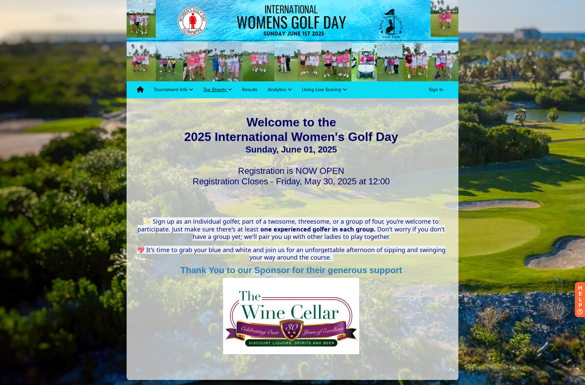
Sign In (436, 90)
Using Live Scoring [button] (322, 90)
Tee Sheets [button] (215, 90)
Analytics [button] (278, 90)
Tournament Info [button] (171, 90)
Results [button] (250, 90)
